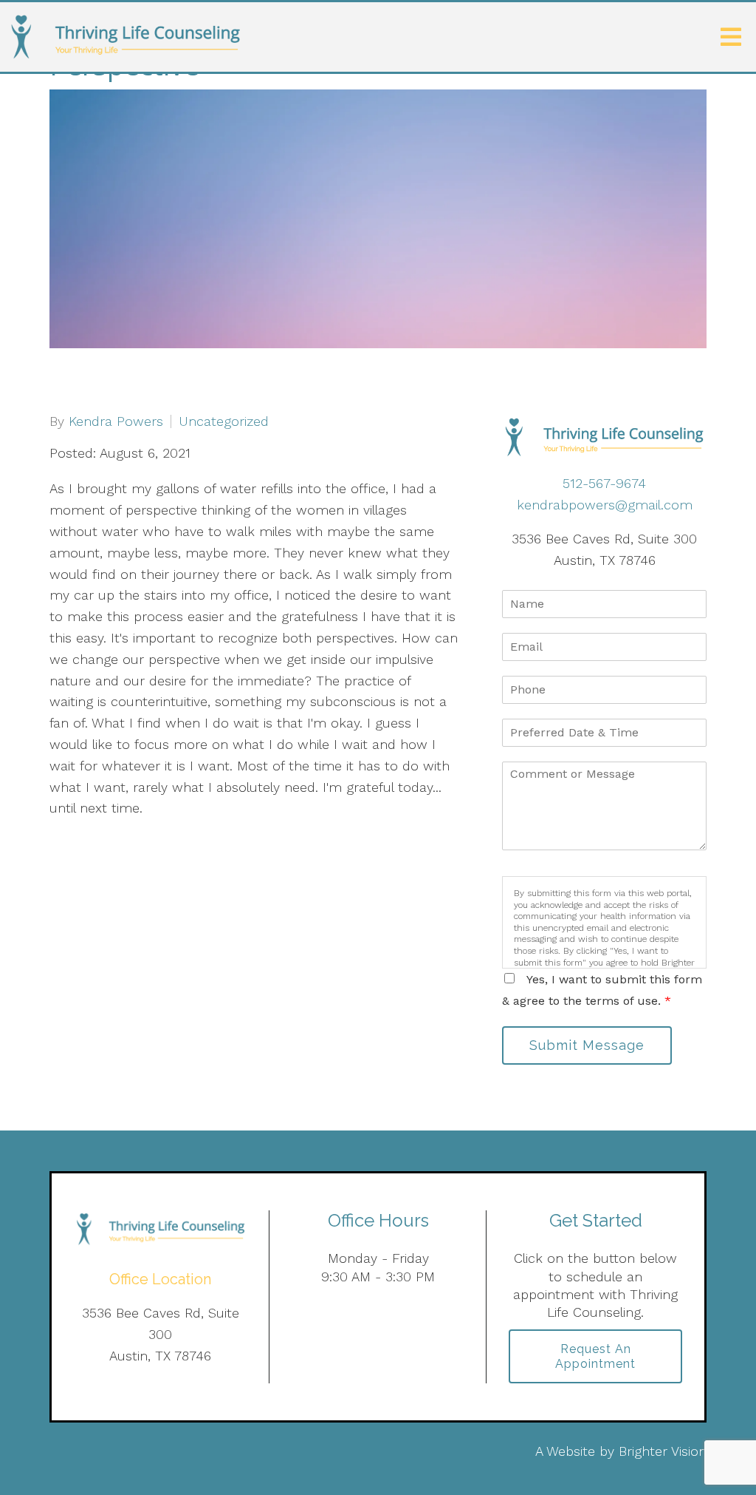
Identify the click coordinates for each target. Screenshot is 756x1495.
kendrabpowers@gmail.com (605, 504)
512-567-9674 (604, 483)
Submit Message (587, 1045)
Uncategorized (224, 421)
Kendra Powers (116, 421)
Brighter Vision (663, 1451)
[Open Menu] (731, 37)
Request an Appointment (595, 1356)
